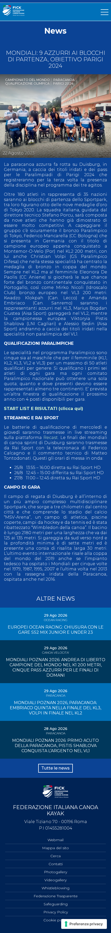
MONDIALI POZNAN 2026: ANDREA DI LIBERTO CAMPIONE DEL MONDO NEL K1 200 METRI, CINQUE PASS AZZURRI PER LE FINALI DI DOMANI (55, 667)
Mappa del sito (55, 848)
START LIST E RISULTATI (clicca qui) (43, 408)
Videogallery (55, 880)
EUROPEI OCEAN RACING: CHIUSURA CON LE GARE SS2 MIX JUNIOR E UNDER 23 (56, 630)
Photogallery (55, 872)
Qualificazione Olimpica (27, 83)
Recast (50, 437)
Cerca (55, 856)
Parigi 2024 (63, 83)
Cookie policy (55, 920)
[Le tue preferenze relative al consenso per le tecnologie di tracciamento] (84, 924)
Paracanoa (64, 80)
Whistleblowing (55, 888)
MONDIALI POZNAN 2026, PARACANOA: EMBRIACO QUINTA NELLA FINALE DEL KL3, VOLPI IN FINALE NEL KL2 (55, 707)
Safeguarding (56, 904)
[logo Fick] (14, 14)
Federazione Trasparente (56, 896)
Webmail (55, 840)
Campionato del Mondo (27, 80)
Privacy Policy (55, 912)
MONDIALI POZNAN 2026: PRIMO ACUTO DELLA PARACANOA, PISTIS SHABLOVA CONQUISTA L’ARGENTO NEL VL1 (55, 745)
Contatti (56, 864)
